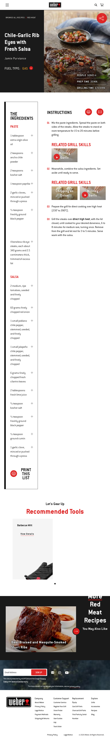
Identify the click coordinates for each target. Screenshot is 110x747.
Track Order (58, 726)
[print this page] (89, 111)
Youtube (67, 672)
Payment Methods (41, 714)
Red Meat (31, 17)
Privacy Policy (40, 706)
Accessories (95, 706)
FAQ (55, 722)
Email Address (10, 672)
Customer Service (60, 702)
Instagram (59, 672)
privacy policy (75, 686)
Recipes (94, 710)
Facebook (52, 672)
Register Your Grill (60, 706)
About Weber (39, 702)
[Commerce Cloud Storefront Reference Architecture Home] (55, 4)
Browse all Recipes (15, 17)
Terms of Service (17, 681)
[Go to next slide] (76, 631)
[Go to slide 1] (55, 583)
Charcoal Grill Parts (79, 710)
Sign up (39, 672)
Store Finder (58, 710)
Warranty (57, 714)
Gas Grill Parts (77, 706)
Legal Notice (39, 710)
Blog (92, 714)
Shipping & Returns (42, 718)
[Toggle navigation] (7, 5)
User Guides (58, 718)
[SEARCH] (96, 5)
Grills (93, 702)
